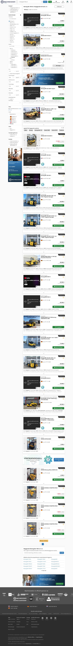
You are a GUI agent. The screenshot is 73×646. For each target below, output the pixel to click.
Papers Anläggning (42, 613)
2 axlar (12, 99)
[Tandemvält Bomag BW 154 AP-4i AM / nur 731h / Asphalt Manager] (31, 200)
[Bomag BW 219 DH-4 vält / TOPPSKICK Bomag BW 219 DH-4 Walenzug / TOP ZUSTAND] (31, 403)
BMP (11, 61)
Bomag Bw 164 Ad (41, 564)
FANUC (12, 39)
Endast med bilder (14, 141)
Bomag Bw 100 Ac (27, 559)
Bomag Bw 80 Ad (55, 561)
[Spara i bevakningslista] (63, 16)
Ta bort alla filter (33, 9)
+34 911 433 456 (13, 608)
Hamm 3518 (54, 130)
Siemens (13, 27)
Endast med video (14, 142)
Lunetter (50, 613)
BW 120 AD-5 (14, 53)
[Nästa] (39, 20)
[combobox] (15, 114)
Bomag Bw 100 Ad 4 (28, 568)
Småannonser (13, 134)
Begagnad (12, 129)
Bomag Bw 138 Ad (41, 559)
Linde (12, 30)
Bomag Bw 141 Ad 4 (41, 561)
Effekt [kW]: (11, 88)
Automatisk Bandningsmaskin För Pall (9, 613)
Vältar (25, 130)
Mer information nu (59, 459)
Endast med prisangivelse (15, 73)
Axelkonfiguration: (12, 97)
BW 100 (13, 50)
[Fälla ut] (44, 31)
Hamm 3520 (47, 130)
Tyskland (14, 116)
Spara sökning (44, 540)
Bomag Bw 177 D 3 (41, 568)
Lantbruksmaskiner (14, 9)
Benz (12, 22)
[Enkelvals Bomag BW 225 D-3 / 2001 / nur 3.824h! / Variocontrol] (31, 113)
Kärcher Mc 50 (56, 613)
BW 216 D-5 (14, 51)
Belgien (13, 119)
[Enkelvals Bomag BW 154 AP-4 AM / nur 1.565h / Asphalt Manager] (31, 362)
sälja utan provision (15, 174)
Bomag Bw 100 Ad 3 (28, 566)
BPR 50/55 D (14, 67)
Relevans (59, 6)
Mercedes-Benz (14, 24)
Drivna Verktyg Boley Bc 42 (66, 613)
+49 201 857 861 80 (53, 606)
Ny (11, 128)
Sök (46, 1)
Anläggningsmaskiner (15, 7)
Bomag (12, 21)
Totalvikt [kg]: (11, 84)
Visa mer (44, 570)
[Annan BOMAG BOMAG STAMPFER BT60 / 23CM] (31, 492)
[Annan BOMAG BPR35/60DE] (31, 443)
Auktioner (12, 136)
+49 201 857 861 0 (33, 606)
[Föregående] (24, 20)
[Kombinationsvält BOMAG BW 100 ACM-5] (31, 60)
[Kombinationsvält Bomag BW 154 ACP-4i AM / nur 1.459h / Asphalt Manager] (31, 240)
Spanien (13, 118)
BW (11, 48)
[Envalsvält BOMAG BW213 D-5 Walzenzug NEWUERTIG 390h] (31, 322)
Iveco (12, 28)
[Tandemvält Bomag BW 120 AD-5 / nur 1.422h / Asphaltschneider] (31, 342)
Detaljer (59, 65)
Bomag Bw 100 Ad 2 (28, 564)
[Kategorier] (17, 2)
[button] (71, 2)
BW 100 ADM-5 (14, 56)
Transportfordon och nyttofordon (14, 11)
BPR (11, 62)
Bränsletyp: (11, 100)
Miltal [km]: (11, 92)
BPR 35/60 (13, 64)
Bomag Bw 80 (54, 559)
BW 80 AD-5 (14, 54)
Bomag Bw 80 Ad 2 (55, 564)
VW (11, 40)
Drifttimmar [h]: (12, 79)
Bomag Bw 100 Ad (27, 561)
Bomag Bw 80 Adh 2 (55, 566)
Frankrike (13, 121)
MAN (12, 25)
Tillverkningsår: (11, 75)
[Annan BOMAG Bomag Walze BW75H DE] (31, 474)
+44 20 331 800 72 (14, 606)
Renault (12, 36)
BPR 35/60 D (14, 65)
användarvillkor (36, 643)
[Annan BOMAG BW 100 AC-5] (31, 40)
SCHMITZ (13, 31)
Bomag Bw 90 (54, 568)
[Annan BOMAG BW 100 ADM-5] (31, 140)
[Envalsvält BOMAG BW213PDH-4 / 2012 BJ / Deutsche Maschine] (31, 261)
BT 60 (13, 60)
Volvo (12, 41)
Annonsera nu (60, 83)
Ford (12, 37)
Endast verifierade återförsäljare (13, 144)
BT (11, 58)
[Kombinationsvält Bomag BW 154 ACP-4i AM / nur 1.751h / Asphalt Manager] (31, 220)
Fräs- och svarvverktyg (33, 613)
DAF (11, 34)
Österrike (13, 122)
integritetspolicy (28, 643)
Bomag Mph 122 (38, 130)
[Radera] (42, 2)
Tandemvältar (63, 130)
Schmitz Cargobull (14, 33)
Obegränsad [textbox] (13, 114)
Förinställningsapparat (22, 613)
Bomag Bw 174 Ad (41, 566)
